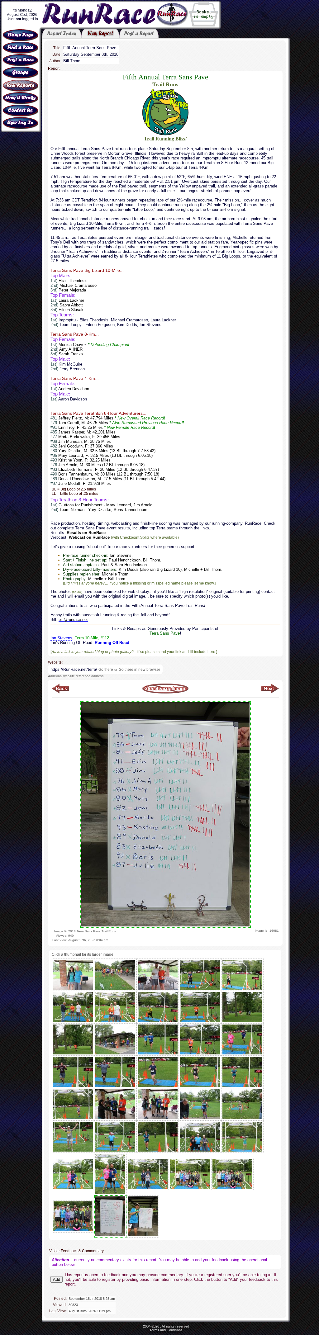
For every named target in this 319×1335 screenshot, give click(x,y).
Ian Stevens (61, 638)
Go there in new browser (139, 669)
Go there (105, 669)
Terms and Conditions (166, 1330)
